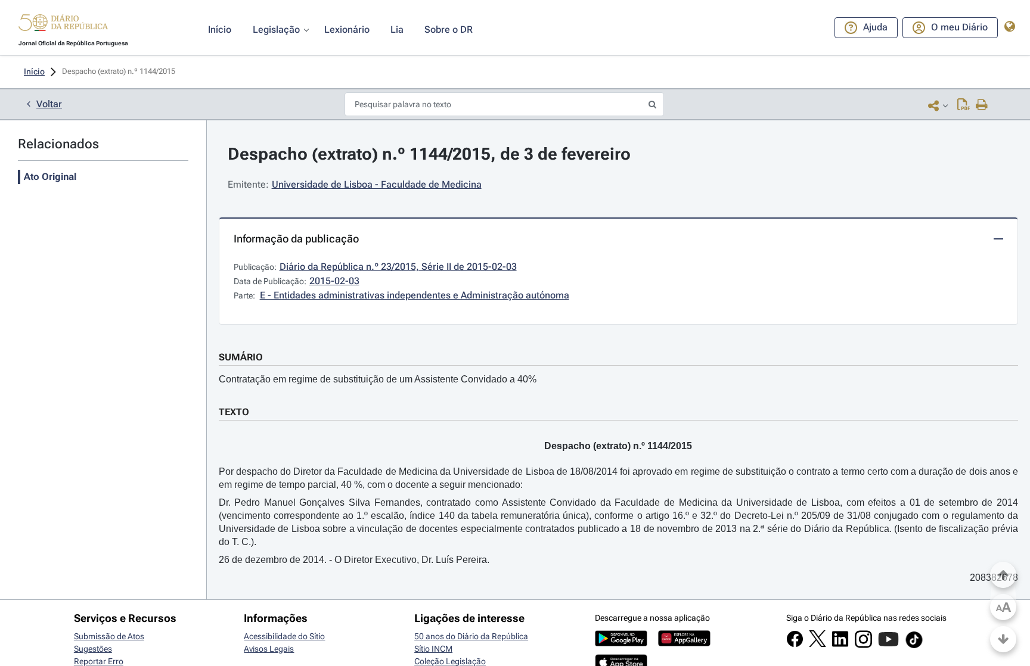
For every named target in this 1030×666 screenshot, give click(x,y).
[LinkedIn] (840, 644)
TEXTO (234, 412)
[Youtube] (888, 645)
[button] (63, 24)
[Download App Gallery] (684, 643)
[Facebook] (794, 644)
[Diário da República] (63, 25)
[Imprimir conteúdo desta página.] (982, 105)
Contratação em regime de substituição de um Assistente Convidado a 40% (377, 379)
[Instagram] (863, 645)
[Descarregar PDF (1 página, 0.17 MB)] (963, 105)
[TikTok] (914, 646)
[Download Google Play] (621, 643)
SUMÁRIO (241, 357)
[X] (817, 644)
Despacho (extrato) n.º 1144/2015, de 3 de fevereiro (429, 154)
